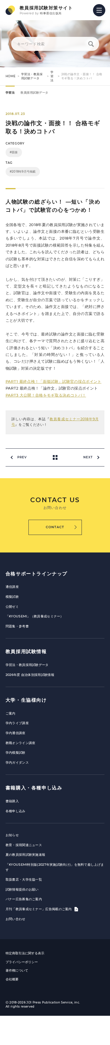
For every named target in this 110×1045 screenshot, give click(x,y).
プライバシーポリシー (22, 962)
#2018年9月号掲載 (23, 171)
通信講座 (12, 587)
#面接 (14, 152)
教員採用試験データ (34, 92)
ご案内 (11, 713)
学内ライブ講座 (17, 723)
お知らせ (12, 835)
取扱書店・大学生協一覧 (24, 879)
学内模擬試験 (16, 752)
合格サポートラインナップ (36, 573)
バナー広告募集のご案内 (24, 899)
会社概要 (12, 979)
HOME (11, 76)
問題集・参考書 (17, 626)
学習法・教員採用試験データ (32, 76)
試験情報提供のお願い (22, 889)
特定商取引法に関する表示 (25, 953)
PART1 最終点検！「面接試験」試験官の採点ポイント (53, 381)
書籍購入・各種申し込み (34, 788)
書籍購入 (12, 801)
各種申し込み (16, 811)
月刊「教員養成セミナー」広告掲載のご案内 (39, 909)
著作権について (17, 970)
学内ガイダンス (17, 762)
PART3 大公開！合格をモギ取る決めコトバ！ (46, 395)
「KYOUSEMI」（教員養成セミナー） (35, 616)
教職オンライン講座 (20, 743)
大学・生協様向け (26, 700)
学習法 (52, 76)
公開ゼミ (12, 607)
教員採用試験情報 (26, 651)
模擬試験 (12, 597)
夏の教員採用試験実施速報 (25, 855)
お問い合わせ (16, 919)
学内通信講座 (16, 733)
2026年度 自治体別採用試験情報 (30, 675)
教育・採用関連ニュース (24, 845)
